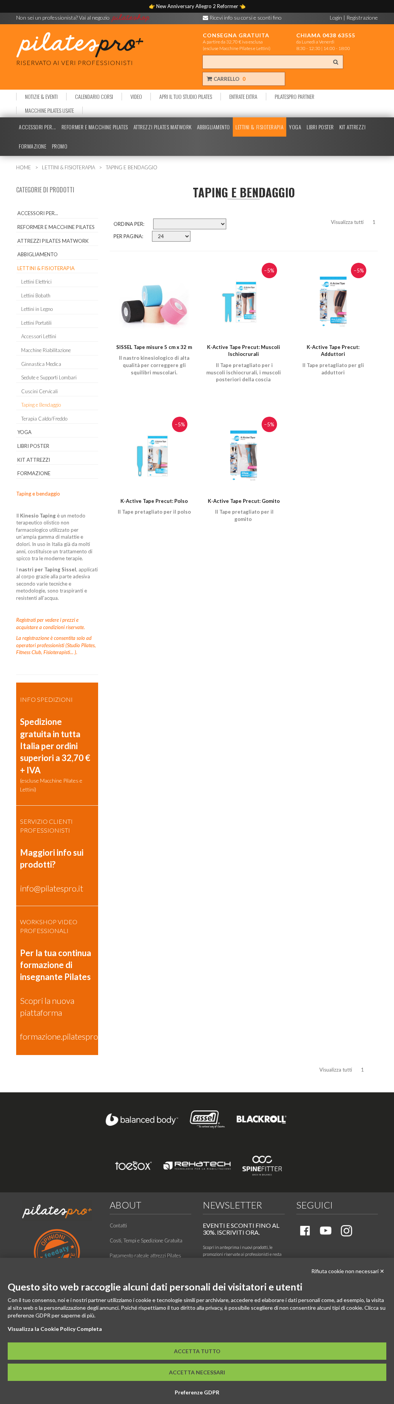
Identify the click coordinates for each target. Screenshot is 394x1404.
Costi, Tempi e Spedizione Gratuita (146, 1240)
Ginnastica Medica (41, 364)
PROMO (60, 146)
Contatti (118, 1225)
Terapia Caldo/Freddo (44, 419)
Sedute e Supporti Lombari (49, 377)
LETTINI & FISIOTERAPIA (259, 127)
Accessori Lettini (38, 336)
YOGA (295, 127)
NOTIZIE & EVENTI (41, 96)
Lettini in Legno (37, 309)
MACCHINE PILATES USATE (49, 110)
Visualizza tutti (347, 222)
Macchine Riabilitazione (46, 350)
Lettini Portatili (36, 323)
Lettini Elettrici (36, 282)
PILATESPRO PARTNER (294, 96)
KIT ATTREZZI (352, 127)
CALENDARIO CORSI (94, 96)
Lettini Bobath (35, 295)
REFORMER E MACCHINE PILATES (95, 127)
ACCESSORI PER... (37, 127)
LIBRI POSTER (320, 127)
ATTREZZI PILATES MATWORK (163, 127)
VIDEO (136, 96)
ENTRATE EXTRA (243, 96)
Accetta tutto (197, 1351)
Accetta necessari (197, 1372)
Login (336, 17)
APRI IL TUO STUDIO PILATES (185, 96)
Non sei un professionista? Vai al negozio (63, 17)
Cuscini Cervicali (39, 391)
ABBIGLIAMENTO (213, 127)
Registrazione (362, 17)
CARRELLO (228, 79)
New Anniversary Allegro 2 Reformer (197, 6)
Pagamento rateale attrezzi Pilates (145, 1255)
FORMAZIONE (33, 146)
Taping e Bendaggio (41, 405)
